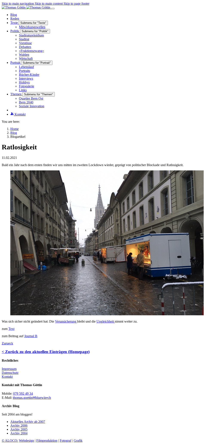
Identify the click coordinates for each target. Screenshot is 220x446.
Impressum (9, 369)
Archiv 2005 (19, 429)
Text (11, 329)
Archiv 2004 (19, 433)
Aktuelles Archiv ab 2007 (27, 421)
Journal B (30, 336)
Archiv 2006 (19, 425)
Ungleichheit (105, 321)
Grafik (78, 440)
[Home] (26, 7)
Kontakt (7, 376)
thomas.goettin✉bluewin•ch (32, 397)
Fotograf (65, 440)
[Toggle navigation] (53, 8)
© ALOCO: (10, 440)
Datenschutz (10, 373)
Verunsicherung (66, 321)
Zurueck (7, 343)
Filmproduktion (46, 440)
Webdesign (26, 440)
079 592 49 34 (23, 393)
